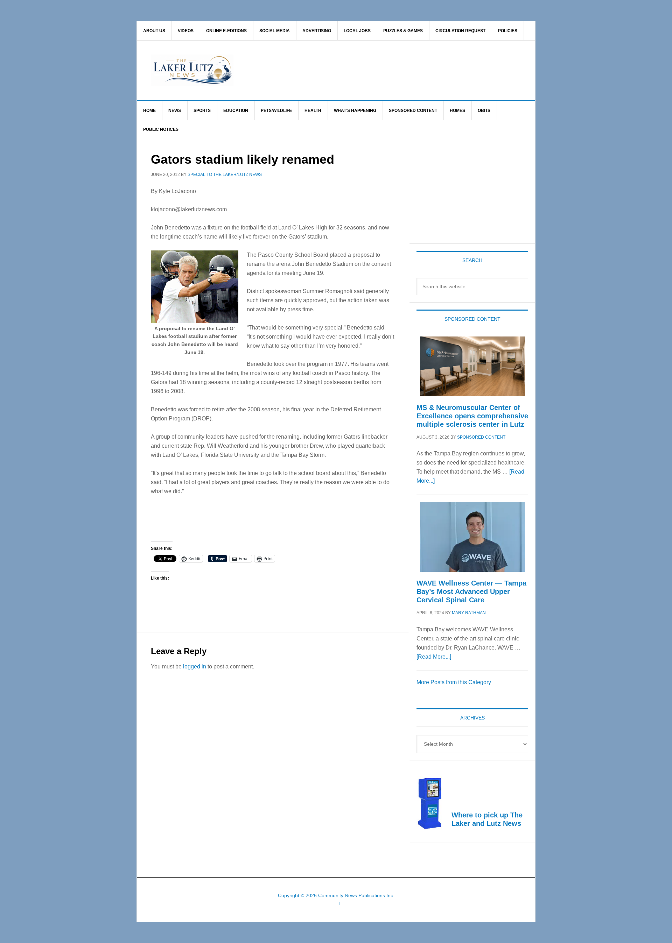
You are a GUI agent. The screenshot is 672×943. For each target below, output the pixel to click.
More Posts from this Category (453, 682)
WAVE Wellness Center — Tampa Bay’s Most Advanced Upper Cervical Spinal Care (471, 591)
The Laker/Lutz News (354, 70)
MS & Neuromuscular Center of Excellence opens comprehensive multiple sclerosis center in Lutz (472, 416)
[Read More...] (433, 657)
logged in (194, 666)
